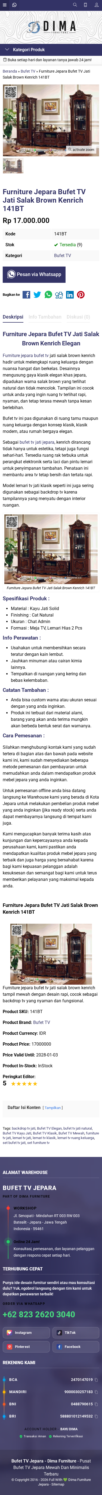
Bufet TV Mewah (71, 1133)
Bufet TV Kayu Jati (17, 1133)
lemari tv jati (22, 1138)
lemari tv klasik (44, 1138)
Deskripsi (13, 317)
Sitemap (57, 1484)
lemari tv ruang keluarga (75, 1138)
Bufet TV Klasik (45, 1133)
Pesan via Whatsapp (38, 274)
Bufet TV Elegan (49, 1128)
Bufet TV (62, 255)
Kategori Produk (28, 49)
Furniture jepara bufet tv (26, 355)
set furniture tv (38, 1143)
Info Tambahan (45, 317)
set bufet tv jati (14, 1143)
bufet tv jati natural (77, 1128)
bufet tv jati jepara (37, 442)
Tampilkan (53, 1108)
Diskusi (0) (78, 317)
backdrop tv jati (23, 1128)
